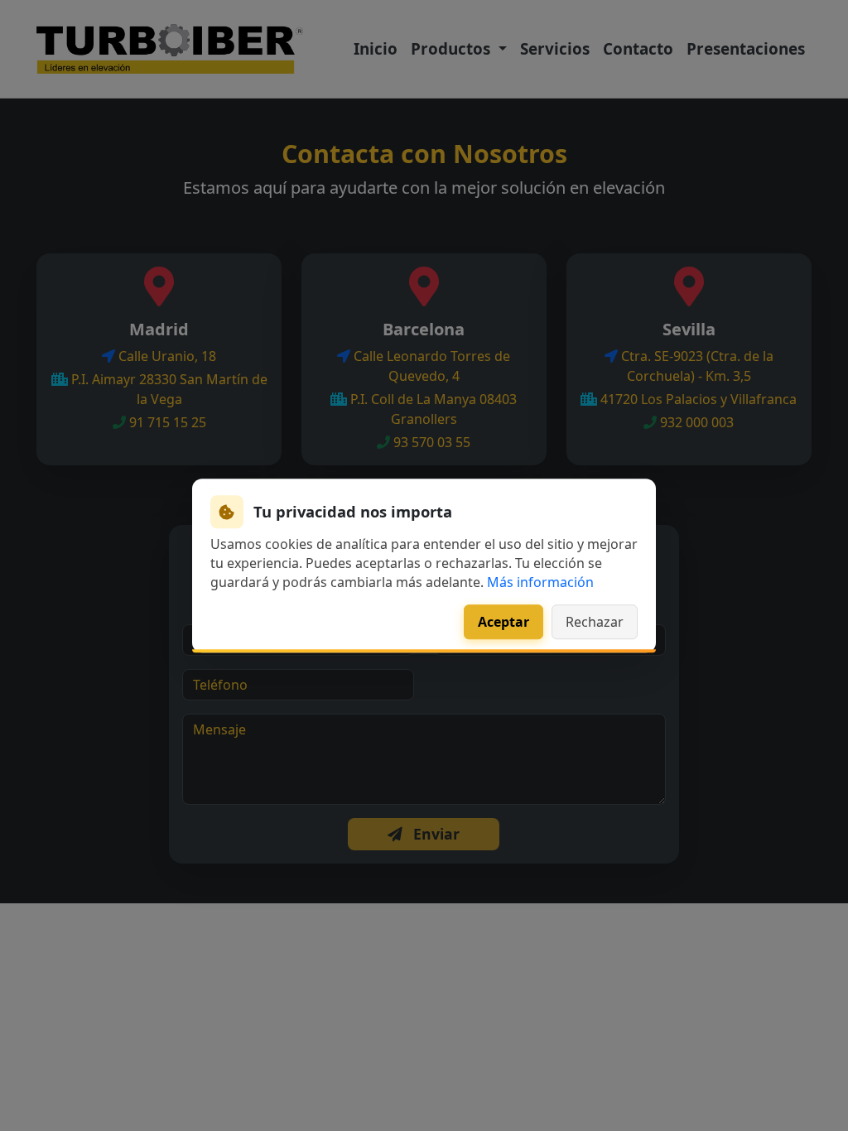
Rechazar (595, 622)
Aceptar (503, 622)
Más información (540, 583)
